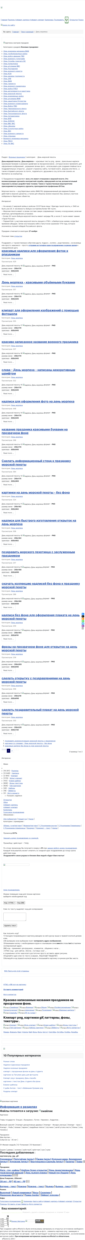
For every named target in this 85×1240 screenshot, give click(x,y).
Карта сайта (38, 1201)
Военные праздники (17, 157)
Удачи (31, 819)
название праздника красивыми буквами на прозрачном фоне (35, 431)
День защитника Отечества (14, 101)
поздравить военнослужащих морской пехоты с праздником (30, 741)
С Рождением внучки (48, 826)
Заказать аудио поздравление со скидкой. (21, 838)
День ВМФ (7, 81)
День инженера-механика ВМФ (16, 51)
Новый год (22, 819)
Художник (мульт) (19, 1161)
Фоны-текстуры (16, 783)
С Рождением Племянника (69, 826)
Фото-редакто (13, 793)
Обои (5, 802)
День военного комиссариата (15, 104)
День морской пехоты (12, 94)
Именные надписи (66, 1010)
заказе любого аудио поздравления (62, 848)
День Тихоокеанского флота (15, 114)
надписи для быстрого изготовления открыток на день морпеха (39, 522)
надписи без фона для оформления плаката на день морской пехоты (41, 616)
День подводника (10, 64)
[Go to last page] (17, 749)
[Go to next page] (15, 749)
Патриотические (10, 1010)
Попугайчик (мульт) (24, 1159)
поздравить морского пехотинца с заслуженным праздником (38, 553)
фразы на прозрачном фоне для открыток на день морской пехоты (39, 648)
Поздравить (59, 20)
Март (19, 1032)
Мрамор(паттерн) (30, 826)
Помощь (3, 1204)
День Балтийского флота (13, 111)
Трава (79, 1161)
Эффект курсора (50, 1195)
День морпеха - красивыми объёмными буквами (38, 282)
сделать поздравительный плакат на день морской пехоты (40, 711)
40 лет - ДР (20, 1181)
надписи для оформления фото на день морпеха (38, 401)
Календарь (49, 20)
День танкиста (9, 84)
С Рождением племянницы (14, 828)
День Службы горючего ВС (14, 61)
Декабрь (74, 1032)
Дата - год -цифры (9, 1170)
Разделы (11, 20)
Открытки (74, 20)
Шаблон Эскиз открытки (34, 1170)
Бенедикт (31, 828)
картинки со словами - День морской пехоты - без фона (28, 743)
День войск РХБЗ (10, 89)
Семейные (14, 1007)
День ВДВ (7, 119)
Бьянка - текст (63, 1186)
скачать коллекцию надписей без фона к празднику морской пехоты (41, 585)
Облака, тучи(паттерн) (12, 826)
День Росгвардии (10, 69)
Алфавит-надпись (10, 805)
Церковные (29, 1010)
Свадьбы (13, 1013)
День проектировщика (61, 1170)
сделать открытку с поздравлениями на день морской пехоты (36, 680)
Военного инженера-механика (15, 138)
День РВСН (8, 141)
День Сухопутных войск (13, 128)
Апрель (25, 1032)
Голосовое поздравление (13, 812)
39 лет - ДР (6, 1181)
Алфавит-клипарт (10, 807)
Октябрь (60, 1032)
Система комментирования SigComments (12, 1212)
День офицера (9, 126)
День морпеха (17, 258)
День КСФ (7, 74)
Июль (40, 1032)
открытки (18, 236)
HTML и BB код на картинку (14, 984)
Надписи (15, 773)
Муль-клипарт (30, 1025)
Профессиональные (63, 1007)
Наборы (11, 788)
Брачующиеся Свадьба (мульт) (47, 1161)
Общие (44, 1007)
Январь (6, 1032)
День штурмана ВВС (11, 66)
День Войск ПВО (10, 106)
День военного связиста (13, 133)
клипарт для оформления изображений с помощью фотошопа (40, 312)
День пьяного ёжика (36, 1172)
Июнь (35, 1032)
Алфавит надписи (22, 20)
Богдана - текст (8, 1186)
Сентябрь (52, 1032)
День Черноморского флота (14, 109)
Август (45, 1032)
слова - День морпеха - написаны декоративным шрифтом (38, 371)
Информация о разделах (18, 1107)
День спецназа (9, 136)
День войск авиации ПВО (13, 56)
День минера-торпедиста (14, 76)
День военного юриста (12, 71)
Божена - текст (36, 1186)
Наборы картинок (36, 1028)
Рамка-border (32, 1195)
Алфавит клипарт (37, 20)
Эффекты (12, 791)
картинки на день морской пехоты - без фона (36, 492)
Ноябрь (67, 1032)
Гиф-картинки (15, 786)
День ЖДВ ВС (9, 121)
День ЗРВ (7, 79)
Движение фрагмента (11, 1195)
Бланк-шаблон (15, 781)
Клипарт (14, 776)
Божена (22, 1186)
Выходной (5, 1192)
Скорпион (45, 1192)
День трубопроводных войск (15, 54)
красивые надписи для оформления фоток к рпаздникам (35, 252)
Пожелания (46, 1010)
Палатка (70, 1161)
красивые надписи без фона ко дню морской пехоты (27, 746)
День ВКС (7, 131)
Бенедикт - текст (43, 828)
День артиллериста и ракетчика (16, 91)
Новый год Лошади (59, 1172)
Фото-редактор (9, 994)
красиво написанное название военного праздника (40, 342)
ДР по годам (30, 1013)
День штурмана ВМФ (12, 99)
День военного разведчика (14, 86)
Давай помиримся (21, 1192)
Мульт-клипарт (16, 778)
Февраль (13, 1032)
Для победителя (10, 819)
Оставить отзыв (14, 1204)
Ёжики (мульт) (44, 1159)
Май (30, 1032)
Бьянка (50, 1186)
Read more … (8, 274)
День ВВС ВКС (9, 124)
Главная (4, 20)
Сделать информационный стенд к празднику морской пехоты (36, 462)
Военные (29, 1007)
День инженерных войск (13, 96)
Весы (36, 1192)
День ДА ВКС (8, 143)
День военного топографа (14, 59)
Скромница (6, 1159)
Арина (54, 828)
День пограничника (11, 116)
